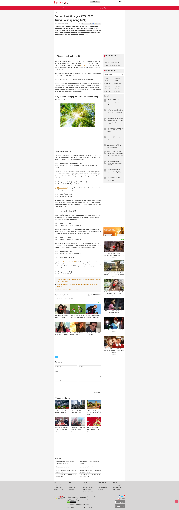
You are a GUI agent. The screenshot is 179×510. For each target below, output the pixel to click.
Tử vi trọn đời (71, 489)
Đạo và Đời (95, 8)
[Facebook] (119, 496)
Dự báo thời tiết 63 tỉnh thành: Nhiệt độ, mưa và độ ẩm (77, 412)
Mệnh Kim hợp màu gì (88, 491)
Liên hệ (90, 507)
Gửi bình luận (97, 392)
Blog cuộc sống (102, 8)
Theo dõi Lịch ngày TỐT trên (87, 23)
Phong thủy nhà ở (87, 489)
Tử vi (64, 8)
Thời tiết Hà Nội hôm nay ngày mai (111, 62)
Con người (117, 86)
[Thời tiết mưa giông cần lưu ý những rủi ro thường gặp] (62, 404)
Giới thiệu (69, 507)
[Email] (64, 295)
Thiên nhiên (108, 83)
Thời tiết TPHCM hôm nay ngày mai (112, 65)
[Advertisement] (75, 44)
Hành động (118, 83)
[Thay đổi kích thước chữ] (79, 23)
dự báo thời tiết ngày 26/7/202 (67, 262)
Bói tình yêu (100, 489)
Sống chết (107, 91)
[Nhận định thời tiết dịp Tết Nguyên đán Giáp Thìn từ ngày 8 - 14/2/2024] (94, 421)
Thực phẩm (108, 88)
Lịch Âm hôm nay (57, 487)
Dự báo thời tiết (61, 188)
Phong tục (114, 8)
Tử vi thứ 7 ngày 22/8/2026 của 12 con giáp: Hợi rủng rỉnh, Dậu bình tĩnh (115, 137)
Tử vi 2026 (70, 485)
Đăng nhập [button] (122, 1)
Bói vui (67, 8)
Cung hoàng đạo (73, 8)
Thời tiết (71, 298)
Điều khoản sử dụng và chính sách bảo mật (80, 507)
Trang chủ (57, 12)
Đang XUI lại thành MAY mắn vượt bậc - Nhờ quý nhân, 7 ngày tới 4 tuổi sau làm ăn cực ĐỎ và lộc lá (115, 171)
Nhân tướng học (88, 8)
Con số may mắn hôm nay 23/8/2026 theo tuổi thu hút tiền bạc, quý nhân (114, 179)
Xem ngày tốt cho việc (58, 489)
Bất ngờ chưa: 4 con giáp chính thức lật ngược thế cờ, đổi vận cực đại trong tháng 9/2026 (115, 145)
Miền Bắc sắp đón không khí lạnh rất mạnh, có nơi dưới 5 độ (78, 429)
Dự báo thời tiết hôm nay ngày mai (111, 59)
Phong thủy (81, 8)
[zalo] (61, 295)
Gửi (100, 376)
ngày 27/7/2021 (84, 65)
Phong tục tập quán (117, 485)
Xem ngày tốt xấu (57, 485)
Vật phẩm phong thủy (88, 487)
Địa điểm (117, 88)
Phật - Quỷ (107, 86)
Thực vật (107, 78)
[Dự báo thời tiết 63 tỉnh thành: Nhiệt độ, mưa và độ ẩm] (78, 404)
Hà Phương (93, 294)
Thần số (108, 8)
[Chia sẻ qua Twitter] (58, 295)
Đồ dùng (117, 80)
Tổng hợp (117, 91)
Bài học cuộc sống (117, 487)
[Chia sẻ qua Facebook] (56, 295)
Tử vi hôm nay (101, 485)
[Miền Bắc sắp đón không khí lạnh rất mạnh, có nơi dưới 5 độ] (78, 421)
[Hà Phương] (89, 295)
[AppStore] (120, 507)
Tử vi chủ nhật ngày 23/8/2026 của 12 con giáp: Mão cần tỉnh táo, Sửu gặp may (115, 130)
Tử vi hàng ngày (71, 487)
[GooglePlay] (120, 503)
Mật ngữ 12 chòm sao (102, 487)
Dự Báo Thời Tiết (63, 12)
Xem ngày (59, 8)
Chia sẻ (121, 235)
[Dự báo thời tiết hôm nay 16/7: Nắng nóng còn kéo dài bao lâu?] (94, 404)
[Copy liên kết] (67, 295)
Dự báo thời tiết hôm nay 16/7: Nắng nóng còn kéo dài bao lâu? (94, 412)
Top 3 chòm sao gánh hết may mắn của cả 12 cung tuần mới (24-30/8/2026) (115, 163)
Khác (118, 8)
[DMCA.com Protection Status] (71, 502)
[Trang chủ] (55, 8)
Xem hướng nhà (86, 485)
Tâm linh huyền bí (116, 489)
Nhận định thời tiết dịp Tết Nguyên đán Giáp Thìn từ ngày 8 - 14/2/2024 (93, 429)
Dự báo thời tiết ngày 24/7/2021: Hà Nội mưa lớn (68, 289)
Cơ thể (106, 80)
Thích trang (109, 235)
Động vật (117, 78)
